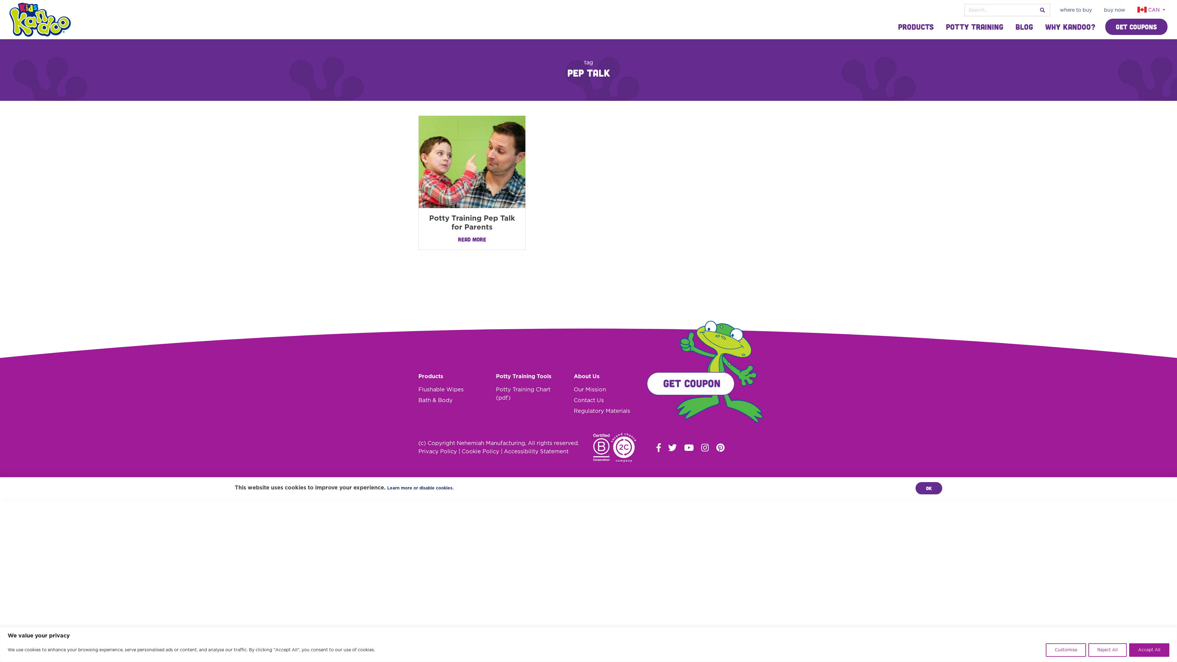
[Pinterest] (720, 447)
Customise (1066, 650)
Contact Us (589, 400)
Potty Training (974, 26)
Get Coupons (1136, 27)
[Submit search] (1042, 10)
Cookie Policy (480, 452)
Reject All (1107, 650)
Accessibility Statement (536, 452)
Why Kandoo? (1070, 26)
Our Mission (590, 390)
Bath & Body (435, 400)
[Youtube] (689, 447)
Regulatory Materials (602, 411)
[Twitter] (672, 447)
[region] (588, 644)
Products (916, 26)
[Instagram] (705, 447)
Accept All (1149, 650)
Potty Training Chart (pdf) (523, 394)
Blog (1024, 26)
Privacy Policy (437, 452)
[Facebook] (659, 447)
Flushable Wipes (441, 390)
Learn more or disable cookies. (420, 488)
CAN (1154, 10)
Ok (929, 488)
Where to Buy (1076, 10)
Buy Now (1114, 10)
